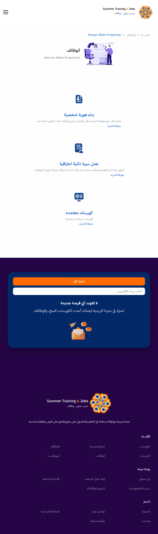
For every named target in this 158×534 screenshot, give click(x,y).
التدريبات (145, 456)
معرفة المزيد (79, 120)
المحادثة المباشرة (50, 511)
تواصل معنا (98, 511)
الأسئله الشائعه (51, 479)
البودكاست (54, 456)
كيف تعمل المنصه (95, 479)
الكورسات (144, 446)
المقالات (100, 456)
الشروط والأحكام (96, 488)
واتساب (145, 521)
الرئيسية (145, 35)
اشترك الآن (79, 281)
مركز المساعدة (97, 521)
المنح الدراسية (97, 446)
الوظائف (131, 35)
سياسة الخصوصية (139, 488)
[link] (129, 12)
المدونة (146, 511)
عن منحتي (144, 479)
